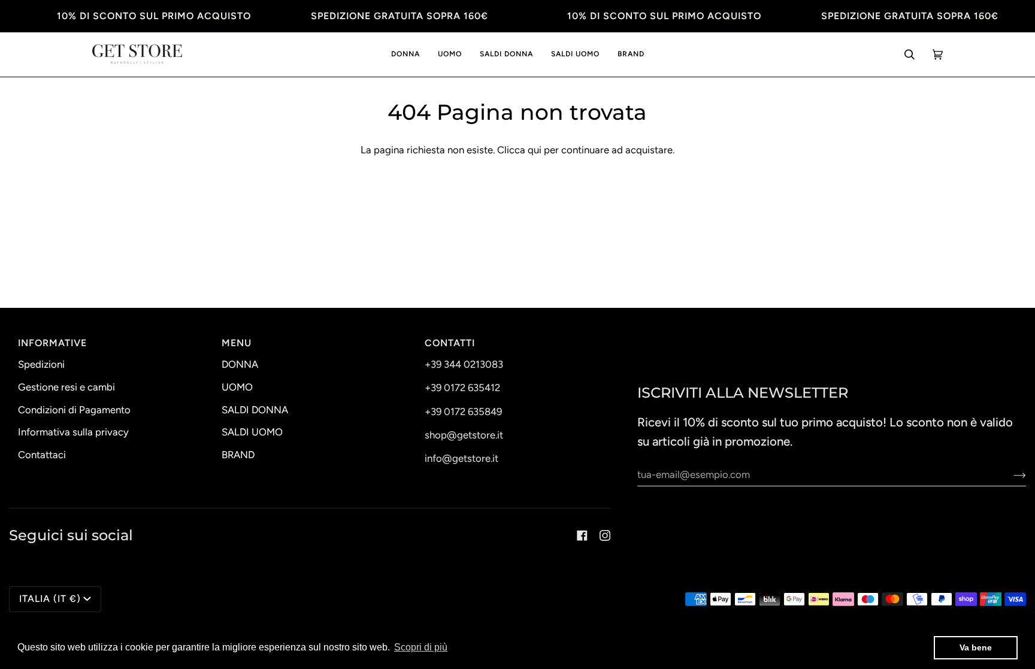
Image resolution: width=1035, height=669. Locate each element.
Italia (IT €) (50, 598)
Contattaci (42, 455)
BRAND (238, 455)
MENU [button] (237, 343)
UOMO (237, 387)
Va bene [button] (976, 647)
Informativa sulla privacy (73, 432)
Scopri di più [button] (420, 647)
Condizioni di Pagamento (74, 410)
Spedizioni (41, 364)
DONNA (240, 364)
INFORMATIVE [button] (52, 343)
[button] (405, 54)
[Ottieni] (1010, 474)
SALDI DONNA (255, 410)
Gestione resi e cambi (66, 387)
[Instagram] (605, 535)
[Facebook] (582, 535)
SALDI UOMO (252, 432)
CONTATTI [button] (450, 343)
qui (534, 150)
